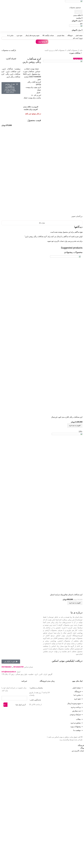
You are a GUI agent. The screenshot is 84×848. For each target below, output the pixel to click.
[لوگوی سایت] (73, 2)
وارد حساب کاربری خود (59, 241)
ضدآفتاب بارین (7, 69)
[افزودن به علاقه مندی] (68, 412)
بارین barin (27, 74)
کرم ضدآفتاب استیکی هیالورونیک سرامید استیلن (66, 594)
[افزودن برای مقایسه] (79, 412)
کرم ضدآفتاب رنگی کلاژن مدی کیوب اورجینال (66, 417)
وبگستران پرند (64, 740)
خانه (81, 50)
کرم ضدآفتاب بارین (13, 71)
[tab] (42, 223)
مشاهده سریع (74, 412)
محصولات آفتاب (72, 50)
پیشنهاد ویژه (41, 41)
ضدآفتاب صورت (74, 53)
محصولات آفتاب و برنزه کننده (55, 50)
